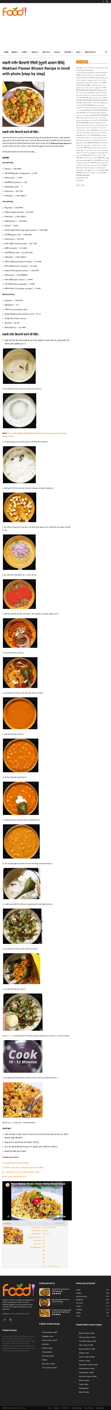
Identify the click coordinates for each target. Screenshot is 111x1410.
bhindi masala (24, 1346)
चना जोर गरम (103, 133)
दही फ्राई (102, 170)
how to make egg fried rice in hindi (90, 170)
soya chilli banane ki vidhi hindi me (90, 133)
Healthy (45, 52)
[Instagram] (107, 1)
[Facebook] (103, 1)
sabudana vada (13, 1351)
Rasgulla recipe (47, 1336)
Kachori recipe (47, 1348)
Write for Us (90, 52)
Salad (56, 52)
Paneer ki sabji (84, 1361)
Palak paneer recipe (86, 1372)
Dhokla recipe (84, 1353)
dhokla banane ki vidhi (27, 1341)
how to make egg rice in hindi (92, 173)
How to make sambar (87, 1357)
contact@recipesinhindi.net (20, 1314)
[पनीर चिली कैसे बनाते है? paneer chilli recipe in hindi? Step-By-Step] (44, 1313)
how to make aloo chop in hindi (98, 138)
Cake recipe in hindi (86, 1345)
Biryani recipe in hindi (86, 1333)
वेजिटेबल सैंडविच (85, 175)
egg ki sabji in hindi (81, 143)
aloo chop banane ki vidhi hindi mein (91, 145)
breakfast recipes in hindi (10, 1346)
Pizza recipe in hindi (49, 1367)
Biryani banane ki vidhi (87, 1349)
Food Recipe (21, 1408)
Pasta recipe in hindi (49, 1340)
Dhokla (44, 1360)
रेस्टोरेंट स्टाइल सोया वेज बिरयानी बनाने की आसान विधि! (24, 1167)
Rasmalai (45, 1344)
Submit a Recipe (77, 1408)
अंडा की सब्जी (94, 130)
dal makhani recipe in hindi (17, 1348)
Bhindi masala (84, 1380)
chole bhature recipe (22, 1343)
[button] (106, 52)
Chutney (67, 52)
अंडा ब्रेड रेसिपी (93, 163)
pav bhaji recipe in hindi (10, 1336)
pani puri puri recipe (82, 178)
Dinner (10, 58)
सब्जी (12, 1123)
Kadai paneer (84, 1388)
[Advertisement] (55, 33)
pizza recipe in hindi (12, 1341)
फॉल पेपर (10, 1036)
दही (22, 1123)
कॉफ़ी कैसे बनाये (86, 148)
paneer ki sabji (80, 185)
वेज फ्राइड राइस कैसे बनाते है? (15, 1177)
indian (14, 52)
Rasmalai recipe (48, 1356)
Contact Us (57, 1408)
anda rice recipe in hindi (89, 158)
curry (24, 52)
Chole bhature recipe (86, 1368)
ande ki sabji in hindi (82, 140)
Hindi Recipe (79, 180)
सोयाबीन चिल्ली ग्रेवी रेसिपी (92, 143)
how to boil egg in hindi (91, 153)
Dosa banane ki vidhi (49, 1332)
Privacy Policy (100, 1408)
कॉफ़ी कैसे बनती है (101, 158)
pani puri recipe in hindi (97, 72)
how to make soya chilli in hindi (97, 140)
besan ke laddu (23, 1336)
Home (6, 52)
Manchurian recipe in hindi (88, 1364)
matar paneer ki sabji (87, 70)
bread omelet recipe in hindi (89, 125)
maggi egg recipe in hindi (83, 135)
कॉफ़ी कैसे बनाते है (86, 155)
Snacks (35, 52)
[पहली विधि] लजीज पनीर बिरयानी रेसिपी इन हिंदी (22, 1172)
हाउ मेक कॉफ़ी (97, 160)
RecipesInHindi (11, 1408)
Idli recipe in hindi (48, 1364)
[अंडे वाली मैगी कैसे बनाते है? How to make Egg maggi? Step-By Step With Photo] (44, 1292)
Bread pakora (47, 1352)
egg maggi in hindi (89, 160)
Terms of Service (89, 1408)
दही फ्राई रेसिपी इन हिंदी (83, 122)
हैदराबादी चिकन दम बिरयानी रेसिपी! (17, 1163)
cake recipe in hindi (8, 1343)
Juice (78, 52)
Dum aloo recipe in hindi (87, 1376)
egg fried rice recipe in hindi (89, 150)
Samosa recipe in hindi (87, 1337)
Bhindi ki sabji (84, 1392)
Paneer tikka (83, 1384)
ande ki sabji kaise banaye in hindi (89, 168)
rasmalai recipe (24, 1351)
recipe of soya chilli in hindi (93, 127)
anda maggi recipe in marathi (89, 120)
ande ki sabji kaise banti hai (94, 165)
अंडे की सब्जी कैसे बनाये (96, 135)
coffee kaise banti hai (97, 155)
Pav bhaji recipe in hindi (87, 1341)
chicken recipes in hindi (14, 1339)
